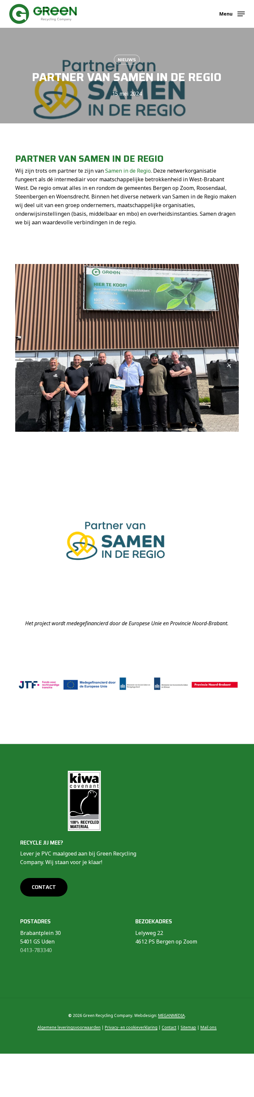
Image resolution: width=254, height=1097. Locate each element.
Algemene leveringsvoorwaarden (69, 1027)
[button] (232, 13)
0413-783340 (36, 950)
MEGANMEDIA (171, 1015)
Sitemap (188, 1027)
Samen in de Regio (128, 170)
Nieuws (127, 59)
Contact (169, 1027)
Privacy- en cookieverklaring (131, 1027)
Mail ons (208, 1027)
